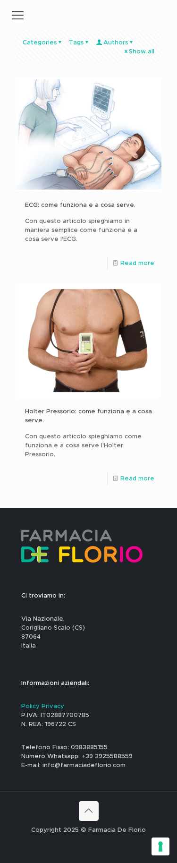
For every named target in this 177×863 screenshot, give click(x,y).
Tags (76, 43)
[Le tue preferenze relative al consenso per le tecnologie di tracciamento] (160, 846)
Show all (141, 52)
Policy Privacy (42, 706)
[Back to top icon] (89, 811)
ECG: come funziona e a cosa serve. (80, 205)
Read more (137, 263)
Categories (40, 43)
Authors (115, 43)
